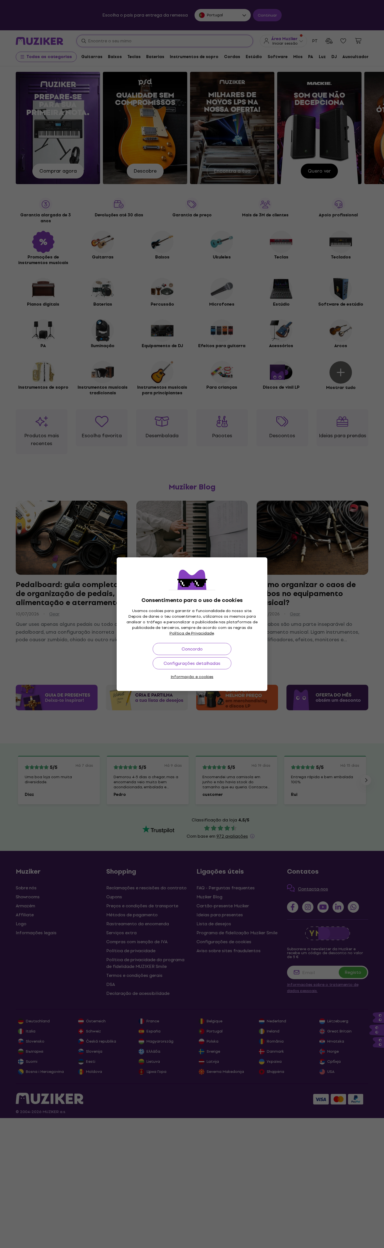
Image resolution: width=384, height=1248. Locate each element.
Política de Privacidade (192, 633)
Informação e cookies (192, 677)
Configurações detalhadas (192, 663)
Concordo (192, 648)
